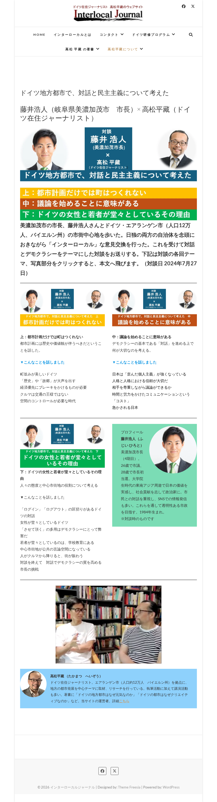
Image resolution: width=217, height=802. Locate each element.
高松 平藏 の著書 (79, 49)
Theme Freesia (129, 787)
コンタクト (109, 35)
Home (39, 35)
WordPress (171, 787)
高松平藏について (123, 49)
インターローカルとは (73, 35)
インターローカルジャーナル (72, 787)
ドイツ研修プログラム (151, 35)
